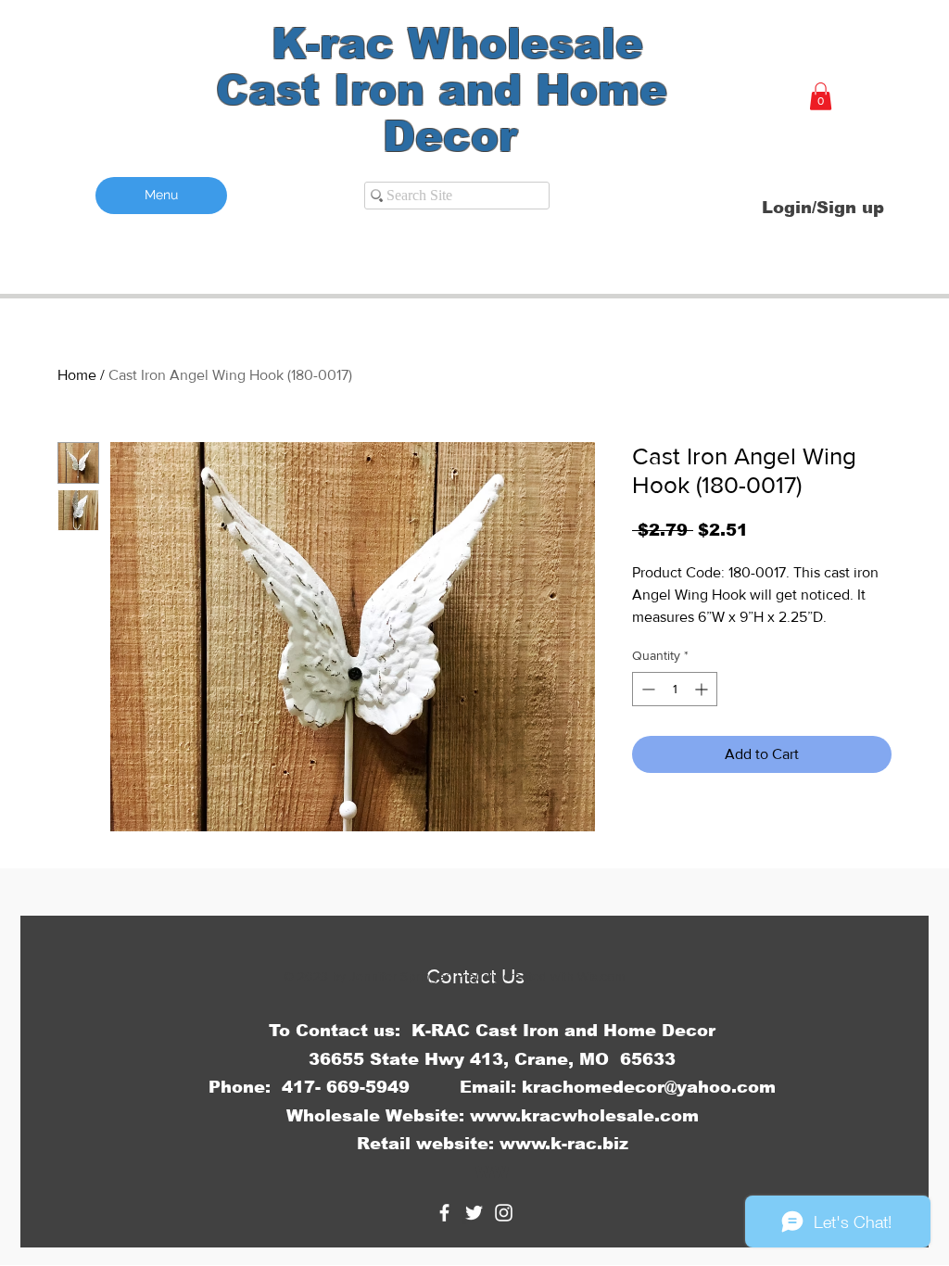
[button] (820, 96)
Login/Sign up (823, 207)
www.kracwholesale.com (584, 1116)
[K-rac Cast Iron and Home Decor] (444, 1212)
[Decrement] (646, 689)
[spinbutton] (674, 689)
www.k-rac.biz (564, 1143)
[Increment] (703, 689)
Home (76, 375)
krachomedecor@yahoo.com (649, 1087)
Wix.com (601, 975)
